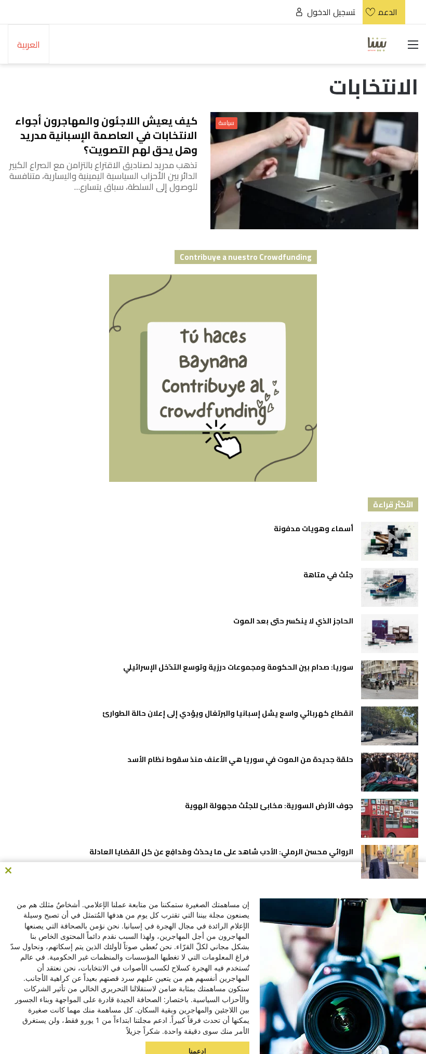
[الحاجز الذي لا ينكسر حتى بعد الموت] (389, 633)
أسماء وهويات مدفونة (313, 528)
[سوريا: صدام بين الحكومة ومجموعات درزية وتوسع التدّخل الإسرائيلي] (389, 679)
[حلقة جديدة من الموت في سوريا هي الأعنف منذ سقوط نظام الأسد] (389, 772)
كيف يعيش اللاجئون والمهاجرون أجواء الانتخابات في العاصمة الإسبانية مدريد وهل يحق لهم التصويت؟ (106, 135)
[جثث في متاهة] (389, 587)
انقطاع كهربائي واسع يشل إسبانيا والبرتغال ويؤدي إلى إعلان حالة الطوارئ (227, 713)
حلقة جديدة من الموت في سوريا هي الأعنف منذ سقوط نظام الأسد (239, 759)
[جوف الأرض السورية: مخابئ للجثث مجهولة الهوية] (389, 818)
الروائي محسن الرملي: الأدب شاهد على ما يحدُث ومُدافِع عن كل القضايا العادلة (221, 851)
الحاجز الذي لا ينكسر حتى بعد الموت (293, 621)
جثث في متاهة (328, 574)
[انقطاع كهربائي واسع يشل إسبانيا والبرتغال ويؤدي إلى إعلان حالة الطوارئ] (389, 725)
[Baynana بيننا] (377, 44)
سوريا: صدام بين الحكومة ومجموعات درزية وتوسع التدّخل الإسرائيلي (238, 667)
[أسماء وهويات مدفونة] (389, 541)
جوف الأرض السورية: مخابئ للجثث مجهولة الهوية (269, 805)
